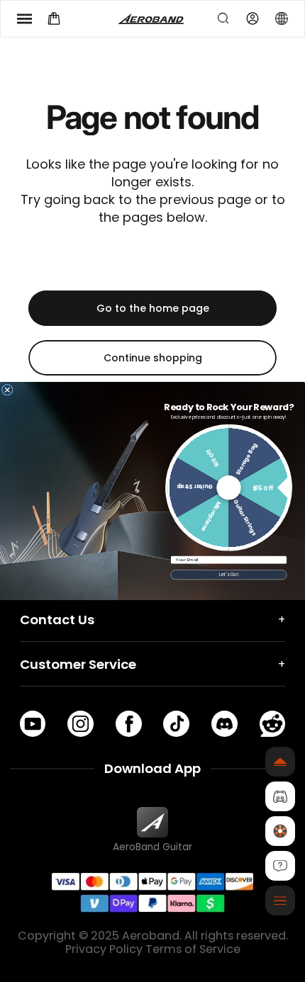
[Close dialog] (7, 390)
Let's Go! (229, 575)
